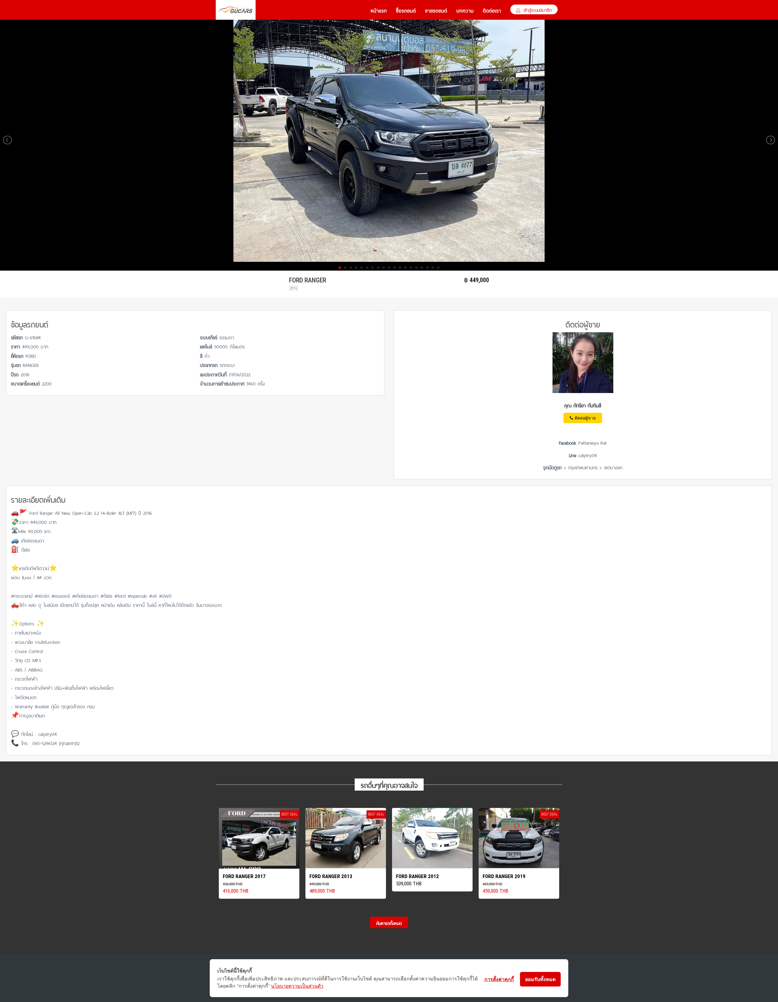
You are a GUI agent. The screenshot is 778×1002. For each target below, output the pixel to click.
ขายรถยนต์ (436, 10)
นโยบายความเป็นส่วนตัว (297, 986)
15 (416, 267)
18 (433, 267)
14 (411, 267)
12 (400, 267)
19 (438, 267)
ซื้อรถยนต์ (406, 10)
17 (427, 267)
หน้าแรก (379, 10)
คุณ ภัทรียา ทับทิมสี (582, 405)
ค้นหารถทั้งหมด (389, 923)
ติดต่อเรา (492, 10)
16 (422, 267)
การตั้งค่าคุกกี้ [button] (499, 979)
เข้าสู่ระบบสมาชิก (537, 9)
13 (405, 267)
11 (394, 267)
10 (389, 267)
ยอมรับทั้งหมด (540, 979)
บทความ (465, 10)
